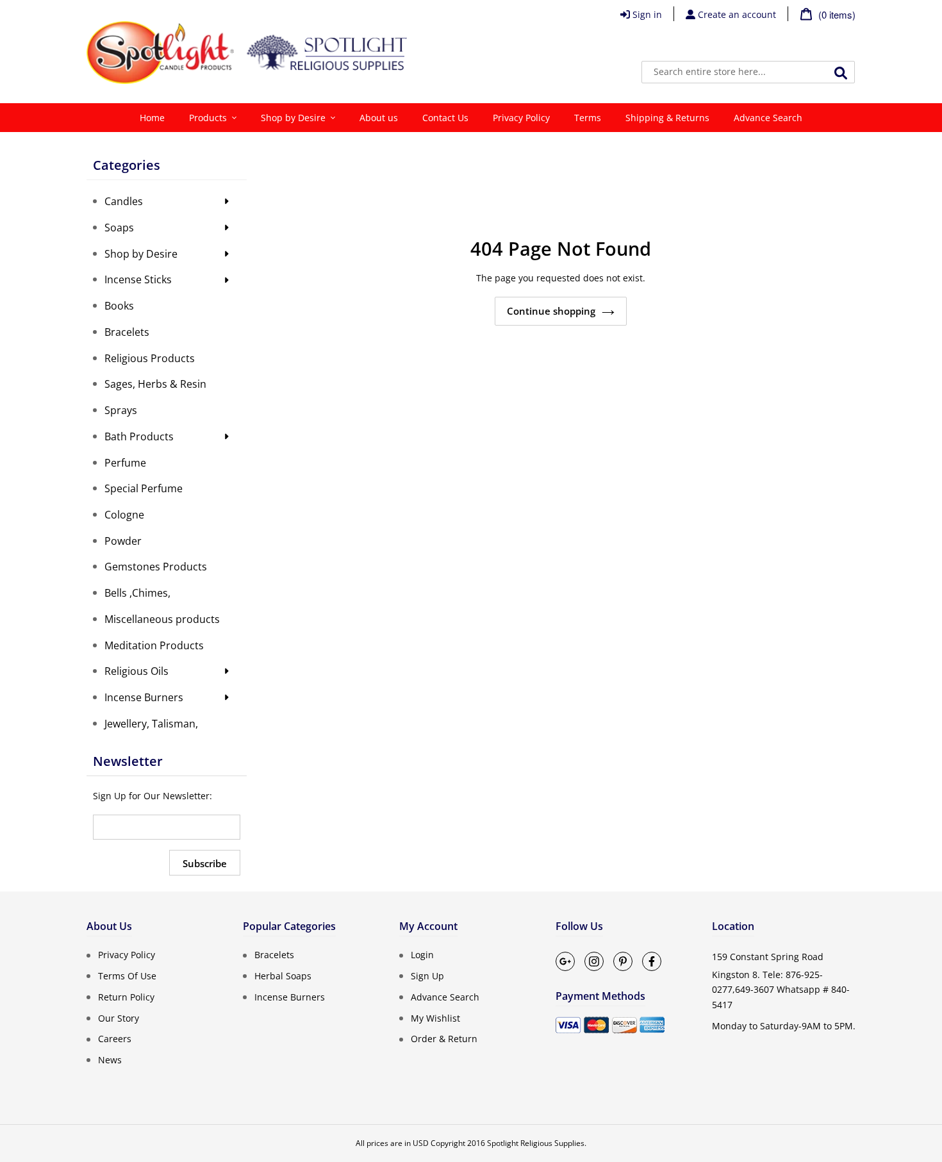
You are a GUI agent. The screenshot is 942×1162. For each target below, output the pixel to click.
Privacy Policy (126, 955)
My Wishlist (435, 1017)
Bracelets (274, 955)
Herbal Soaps (282, 976)
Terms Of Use (127, 976)
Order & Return (444, 1039)
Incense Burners (289, 997)
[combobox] (748, 72)
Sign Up (427, 976)
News (110, 1060)
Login (422, 955)
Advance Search (445, 997)
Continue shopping (551, 310)
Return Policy (126, 997)
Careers (114, 1039)
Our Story (118, 1017)
